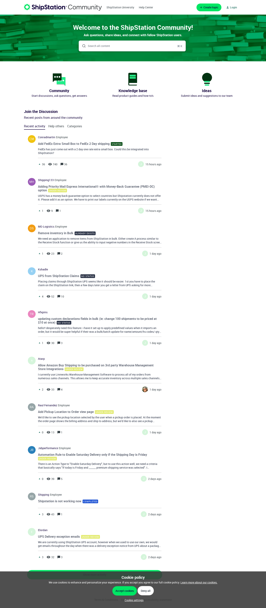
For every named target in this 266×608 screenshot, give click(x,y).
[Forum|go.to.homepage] (63, 7)
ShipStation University (120, 7)
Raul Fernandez (47, 405)
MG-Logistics (46, 226)
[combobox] (132, 45)
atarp (41, 358)
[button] (133, 600)
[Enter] (82, 45)
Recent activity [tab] (34, 126)
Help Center (146, 7)
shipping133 (46, 180)
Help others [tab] (56, 126)
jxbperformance (48, 448)
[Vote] (39, 164)
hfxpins (43, 312)
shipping (43, 494)
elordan (43, 530)
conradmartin (46, 137)
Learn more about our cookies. (199, 582)
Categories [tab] (74, 126)
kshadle (43, 269)
